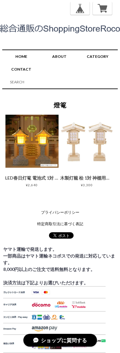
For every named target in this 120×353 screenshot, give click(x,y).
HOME (21, 56)
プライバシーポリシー (60, 212)
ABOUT (59, 56)
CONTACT (21, 69)
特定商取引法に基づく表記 (60, 223)
